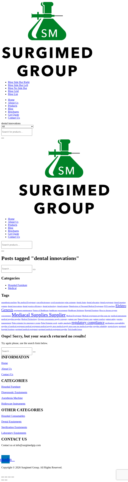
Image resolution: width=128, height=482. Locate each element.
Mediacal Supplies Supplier (39, 314)
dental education (93, 302)
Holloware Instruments (13, 403)
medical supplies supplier (11, 319)
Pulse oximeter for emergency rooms (26, 323)
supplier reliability (100, 326)
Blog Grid (13, 91)
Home (11, 99)
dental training (62, 306)
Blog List (13, 94)
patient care (72, 319)
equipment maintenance (23, 310)
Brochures (13, 111)
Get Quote (13, 114)
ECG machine (109, 306)
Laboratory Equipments (13, 432)
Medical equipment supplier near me (96, 316)
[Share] (6, 477)
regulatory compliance (88, 322)
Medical (12, 288)
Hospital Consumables (13, 416)
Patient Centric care (85, 319)
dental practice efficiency (32, 306)
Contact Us (14, 117)
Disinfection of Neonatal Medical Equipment (86, 306)
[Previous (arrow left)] (2, 480)
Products (12, 105)
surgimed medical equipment (26, 329)
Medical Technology (29, 319)
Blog (10, 108)
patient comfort (99, 319)
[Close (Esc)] (2, 477)
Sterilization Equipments (14, 427)
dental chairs (81, 302)
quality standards (64, 323)
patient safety (111, 319)
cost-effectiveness (43, 302)
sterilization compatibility (115, 323)
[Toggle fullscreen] (9, 477)
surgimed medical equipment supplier (52, 329)
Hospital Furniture (17, 285)
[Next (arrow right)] (6, 480)
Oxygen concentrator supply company (53, 319)
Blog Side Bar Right (19, 82)
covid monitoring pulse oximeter (63, 302)
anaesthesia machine (9, 302)
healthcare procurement (58, 310)
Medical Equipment (74, 316)
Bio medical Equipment (27, 302)
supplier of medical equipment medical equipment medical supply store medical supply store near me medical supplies (46, 326)
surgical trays (113, 326)
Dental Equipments (11, 421)
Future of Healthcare (41, 310)
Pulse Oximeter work (49, 323)
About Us (13, 102)
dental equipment (107, 302)
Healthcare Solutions (76, 310)
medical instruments (118, 316)
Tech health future (75, 329)
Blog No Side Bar (17, 88)
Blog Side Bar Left (18, 85)
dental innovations (15, 306)
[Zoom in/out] (12, 477)
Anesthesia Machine (12, 398)
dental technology (49, 306)
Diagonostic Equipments (14, 392)
